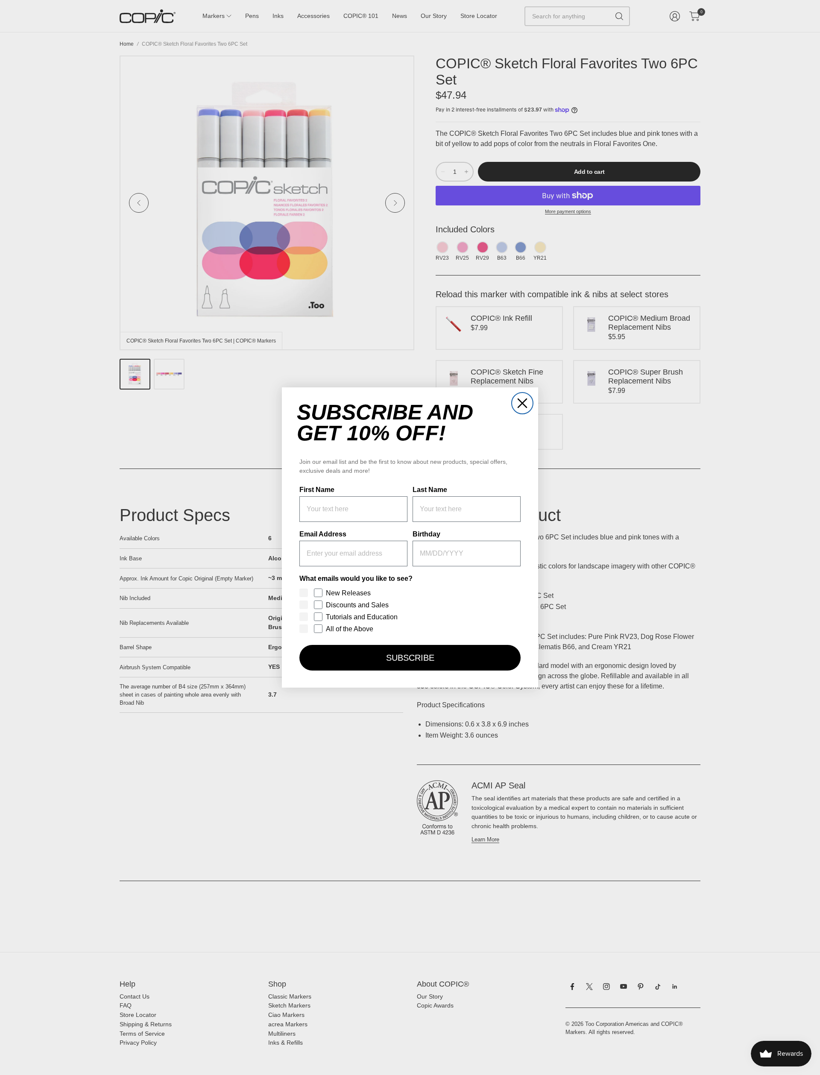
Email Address (322, 534)
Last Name (430, 489)
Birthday (426, 534)
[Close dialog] (522, 403)
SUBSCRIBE (410, 657)
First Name (316, 489)
